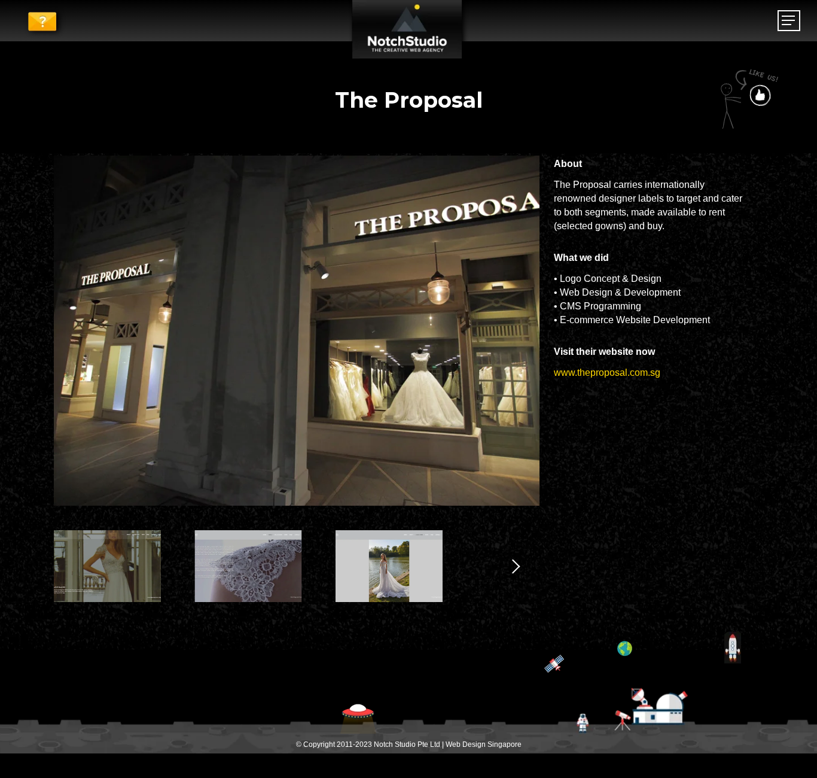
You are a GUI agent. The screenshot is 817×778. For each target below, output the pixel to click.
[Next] (509, 566)
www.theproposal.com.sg (607, 372)
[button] (789, 20)
